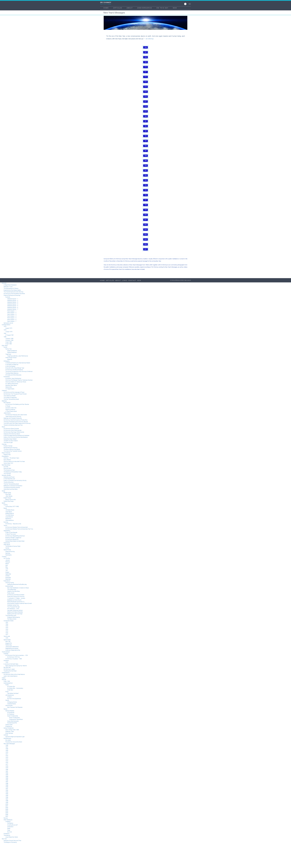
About (130, 8)
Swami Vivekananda (12, 716)
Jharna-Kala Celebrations (12, 646)
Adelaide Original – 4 (12, 304)
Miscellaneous (7, 738)
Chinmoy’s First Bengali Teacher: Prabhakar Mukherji (19, 380)
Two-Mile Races (9, 515)
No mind (9, 832)
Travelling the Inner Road (10, 671)
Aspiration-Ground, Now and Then (12, 840)
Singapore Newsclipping (13, 617)
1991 (6, 788)
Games (7, 548)
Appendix (9, 359)
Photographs (5, 456)
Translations (7, 835)
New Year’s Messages (9, 743)
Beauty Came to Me (10, 499)
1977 (6, 634)
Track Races (8, 511)
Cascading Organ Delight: (10, 439)
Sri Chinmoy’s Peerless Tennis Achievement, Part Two (19, 529)
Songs (3, 491)
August (7, 572)
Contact (132, 280)
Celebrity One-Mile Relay (13, 591)
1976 (6, 633)
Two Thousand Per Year (13, 607)
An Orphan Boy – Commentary (15, 688)
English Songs (7, 498)
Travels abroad (6, 652)
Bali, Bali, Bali (7, 667)
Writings (4, 679)
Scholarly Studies (6, 475)
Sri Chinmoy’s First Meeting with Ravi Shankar (17, 404)
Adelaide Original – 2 (12, 300)
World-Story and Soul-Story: (11, 489)
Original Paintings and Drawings (12, 295)
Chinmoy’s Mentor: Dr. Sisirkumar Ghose (15, 382)
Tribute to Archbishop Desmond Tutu (13, 425)
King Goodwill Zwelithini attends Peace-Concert (19, 603)
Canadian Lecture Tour (13, 605)
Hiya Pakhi (8, 494)
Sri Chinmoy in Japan (9, 669)
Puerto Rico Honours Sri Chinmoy (15, 596)
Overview (4, 444)
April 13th (7, 641)
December (8, 579)
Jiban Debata (8, 496)
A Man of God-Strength (11, 532)
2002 (6, 807)
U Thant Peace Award (11, 411)
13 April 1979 (8, 331)
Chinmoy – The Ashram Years (11, 458)
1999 (6, 802)
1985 (6, 778)
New (175, 8)
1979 (5, 330)
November (8, 577)
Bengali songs (7, 492)
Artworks (4, 283)
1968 (6, 749)
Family (5, 347)
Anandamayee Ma (12, 723)
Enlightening (8, 726)
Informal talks (9, 705)
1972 (6, 755)
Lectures (6, 735)
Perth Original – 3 (11, 314)
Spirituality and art (8, 323)
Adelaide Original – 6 (12, 307)
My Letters (8, 740)
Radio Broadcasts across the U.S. (15, 601)
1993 (6, 792)
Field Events (7, 543)
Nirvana (6, 818)
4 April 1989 (8, 342)
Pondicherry (7, 376)
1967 (6, 747)
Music (3, 427)
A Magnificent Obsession (10, 285)
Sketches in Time (8, 286)
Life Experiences (9, 695)
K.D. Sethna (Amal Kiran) (11, 383)
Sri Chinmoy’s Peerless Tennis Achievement (16, 527)
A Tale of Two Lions (10, 534)
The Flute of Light (8, 442)
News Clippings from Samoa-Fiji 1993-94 (16, 665)
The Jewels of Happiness (10, 397)
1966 (6, 745)
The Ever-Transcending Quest (11, 399)
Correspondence (6, 324)
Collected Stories (11, 704)
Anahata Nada (9, 586)
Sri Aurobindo (10, 712)
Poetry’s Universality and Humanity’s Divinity (15, 480)
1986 (6, 780)
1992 (6, 790)
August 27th (8, 643)
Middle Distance (9, 513)
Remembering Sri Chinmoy (10, 447)
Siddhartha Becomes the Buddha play (17, 584)
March (7, 563)
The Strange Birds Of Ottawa (11, 288)
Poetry (7, 684)
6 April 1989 (8, 344)
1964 (6, 624)
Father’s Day (8, 645)
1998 (6, 800)
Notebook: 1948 (9, 731)
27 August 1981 (9, 335)
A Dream (9, 697)
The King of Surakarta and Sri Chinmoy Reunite (16, 421)
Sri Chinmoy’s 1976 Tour (13, 657)
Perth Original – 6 (11, 319)
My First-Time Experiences (14, 698)
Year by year (7, 636)
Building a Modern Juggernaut (13, 537)
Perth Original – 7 (11, 321)
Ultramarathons (9, 520)
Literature (4, 390)
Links (124, 280)
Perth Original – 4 (11, 316)
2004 (6, 811)
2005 (6, 813)
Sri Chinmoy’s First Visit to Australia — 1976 (16, 655)
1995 (6, 795)
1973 (6, 627)
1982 (6, 773)
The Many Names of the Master (12, 449)
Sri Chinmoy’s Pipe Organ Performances (14, 432)
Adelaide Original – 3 (12, 302)
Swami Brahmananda (13, 721)
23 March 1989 (9, 340)
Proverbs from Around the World (13, 742)
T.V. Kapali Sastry (9, 389)
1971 (6, 754)
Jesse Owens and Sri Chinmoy (13, 416)
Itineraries (6, 660)
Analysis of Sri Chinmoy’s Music (12, 434)
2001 (6, 806)
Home (106, 8)
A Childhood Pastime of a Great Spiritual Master (17, 363)
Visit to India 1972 (8, 463)
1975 (5, 326)
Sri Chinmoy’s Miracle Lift (11, 539)
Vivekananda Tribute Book (16, 719)
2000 (6, 804)
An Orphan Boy (11, 686)
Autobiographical (8, 683)
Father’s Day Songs (8, 501)
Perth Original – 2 (11, 312)
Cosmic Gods (8, 724)
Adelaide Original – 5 (12, 305)
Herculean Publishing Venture (15, 610)
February (7, 562)
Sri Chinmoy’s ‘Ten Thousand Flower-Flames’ (15, 394)
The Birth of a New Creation (11, 440)
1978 (6, 766)
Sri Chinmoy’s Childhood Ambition (14, 369)
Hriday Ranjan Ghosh (10, 357)
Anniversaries (144, 8)
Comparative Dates (8, 620)
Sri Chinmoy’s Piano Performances (12, 430)
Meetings (4, 401)
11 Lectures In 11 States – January (16, 598)
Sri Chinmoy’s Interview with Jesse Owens (16, 414)
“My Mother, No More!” (13, 693)
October (7, 575)
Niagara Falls (7, 454)
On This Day (162, 8)
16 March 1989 (9, 338)
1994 (6, 794)
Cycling (5, 504)
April (6, 565)
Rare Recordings (6, 465)
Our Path (6, 466)
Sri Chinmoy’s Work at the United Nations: (14, 674)
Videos (3, 678)
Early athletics (7, 459)
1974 (6, 629)
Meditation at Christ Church (14, 600)
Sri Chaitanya (10, 714)
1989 (5, 337)
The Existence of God (9, 470)
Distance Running (10, 551)
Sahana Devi (8, 387)
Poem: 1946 (7, 681)
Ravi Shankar (7, 402)
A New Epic (10, 690)
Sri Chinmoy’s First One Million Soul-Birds (14, 293)
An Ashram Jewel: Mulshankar (13, 378)
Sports (3, 503)
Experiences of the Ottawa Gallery (12, 290)
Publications (7, 581)
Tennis (5, 525)
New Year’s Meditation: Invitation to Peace (18, 588)
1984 (6, 776)
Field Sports (8, 555)
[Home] (106, 3)
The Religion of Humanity (10, 842)
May (6, 567)
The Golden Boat (11, 589)
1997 (6, 799)
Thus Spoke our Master (10, 395)
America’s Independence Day (12, 650)
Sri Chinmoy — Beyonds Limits (13, 523)
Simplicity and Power (9, 477)
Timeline (4, 556)
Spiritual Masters (9, 710)
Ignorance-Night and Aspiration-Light (14, 736)
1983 (6, 775)
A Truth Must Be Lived (9, 478)
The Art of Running (8, 482)
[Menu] (189, 4)
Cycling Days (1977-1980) (12, 506)
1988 (6, 783)
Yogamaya (8, 354)
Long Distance (9, 517)
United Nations (6, 672)
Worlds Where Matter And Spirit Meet (14, 541)
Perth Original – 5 (11, 318)
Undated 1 (8, 821)
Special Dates (7, 639)
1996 (6, 797)
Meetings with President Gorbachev (13, 418)
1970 (6, 626)
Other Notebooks (8, 820)
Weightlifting (7, 530)
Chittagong (6, 361)
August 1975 (8, 328)
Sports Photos (7, 549)
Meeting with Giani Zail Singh (14, 613)
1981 (5, 333)
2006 (6, 814)
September (8, 574)
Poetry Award (10, 593)
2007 (6, 816)
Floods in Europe (8, 446)
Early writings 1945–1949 (12, 729)
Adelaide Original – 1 (12, 299)
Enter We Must (9, 733)
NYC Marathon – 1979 (13, 608)
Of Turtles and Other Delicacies (13, 375)
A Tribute (7, 406)
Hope (8, 830)
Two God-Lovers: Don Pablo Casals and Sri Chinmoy (17, 423)
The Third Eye (7, 473)
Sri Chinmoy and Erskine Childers (15, 594)
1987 (6, 781)
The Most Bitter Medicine (11, 373)
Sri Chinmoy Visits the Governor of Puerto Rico (15, 420)
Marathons (8, 518)
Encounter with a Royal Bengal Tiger (14, 368)
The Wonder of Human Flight (12, 546)
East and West (7, 468)
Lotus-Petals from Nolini (11, 837)
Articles (117, 8)
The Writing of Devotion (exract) (12, 487)
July (6, 570)
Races (5, 508)
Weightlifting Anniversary (11, 648)
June (6, 568)
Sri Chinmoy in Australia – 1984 (13, 659)
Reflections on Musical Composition (13, 485)
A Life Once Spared (10, 366)
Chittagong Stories (12, 702)
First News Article (11, 619)
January (7, 560)
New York (4, 839)
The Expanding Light (10, 615)
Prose (6, 691)
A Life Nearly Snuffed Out (11, 364)
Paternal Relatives (12, 352)
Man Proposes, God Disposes (14, 707)
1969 (6, 750)
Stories (7, 700)
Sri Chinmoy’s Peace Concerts (11, 428)
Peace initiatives (6, 453)
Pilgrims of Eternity (10, 409)
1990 (6, 787)
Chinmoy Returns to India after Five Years (14, 461)
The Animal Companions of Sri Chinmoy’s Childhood (18, 371)
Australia (7, 297)
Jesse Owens (7, 413)
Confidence (10, 823)
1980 (6, 769)
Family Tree (8, 349)
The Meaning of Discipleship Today (13, 472)
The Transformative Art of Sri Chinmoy (13, 292)
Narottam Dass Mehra (11, 385)
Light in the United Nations (10, 676)
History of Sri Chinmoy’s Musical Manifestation (16, 437)
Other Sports (7, 544)
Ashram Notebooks (9, 728)
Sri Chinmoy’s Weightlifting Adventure (15, 536)
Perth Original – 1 (11, 311)
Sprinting (7, 553)
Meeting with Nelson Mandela (15, 612)
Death (8, 828)
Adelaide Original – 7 (12, 309)
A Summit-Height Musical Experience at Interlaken (16, 435)
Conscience (10, 826)
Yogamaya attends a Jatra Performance (17, 356)
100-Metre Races (9, 510)
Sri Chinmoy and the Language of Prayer (14, 392)
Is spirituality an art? (12, 825)
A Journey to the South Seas (11, 664)
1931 (6, 622)
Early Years (5, 345)
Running (6, 522)
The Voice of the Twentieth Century (13, 451)
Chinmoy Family (9, 582)
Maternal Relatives (12, 350)
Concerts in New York (10, 408)
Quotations (6, 833)
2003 (6, 809)
